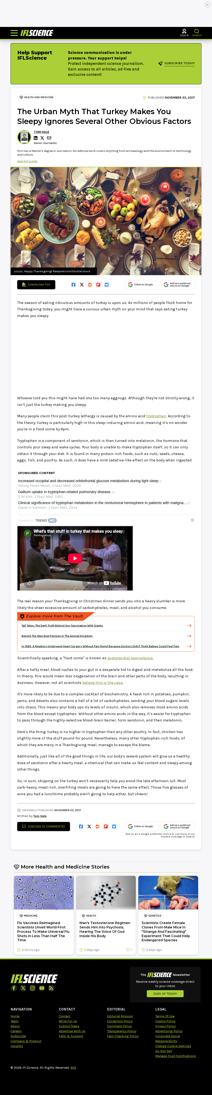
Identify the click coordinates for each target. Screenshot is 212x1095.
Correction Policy (119, 1021)
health (91, 915)
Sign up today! (165, 994)
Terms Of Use (165, 1016)
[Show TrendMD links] (192, 519)
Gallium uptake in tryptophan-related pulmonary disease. (64, 492)
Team (14, 1021)
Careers (16, 1031)
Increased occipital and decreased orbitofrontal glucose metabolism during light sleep (88, 481)
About (15, 1026)
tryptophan (156, 416)
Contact (64, 1016)
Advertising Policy (168, 1031)
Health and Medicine (39, 97)
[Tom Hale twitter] (42, 138)
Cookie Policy (165, 1021)
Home (15, 1016)
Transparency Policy (121, 1031)
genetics (154, 915)
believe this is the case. (103, 682)
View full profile (27, 161)
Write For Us (68, 1021)
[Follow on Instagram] (32, 988)
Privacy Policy (165, 1026)
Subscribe (18, 1036)
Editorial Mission (120, 1016)
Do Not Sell (163, 1051)
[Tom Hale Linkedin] (36, 138)
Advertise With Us (72, 1031)
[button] (196, 31)
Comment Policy (119, 1026)
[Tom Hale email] (49, 137)
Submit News (69, 1026)
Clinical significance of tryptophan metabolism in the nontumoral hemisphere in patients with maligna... (102, 503)
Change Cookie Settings (173, 1046)
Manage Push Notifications (175, 1056)
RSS (73, 1068)
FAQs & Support (71, 1036)
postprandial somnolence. (130, 658)
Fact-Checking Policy (123, 1036)
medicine (30, 915)
